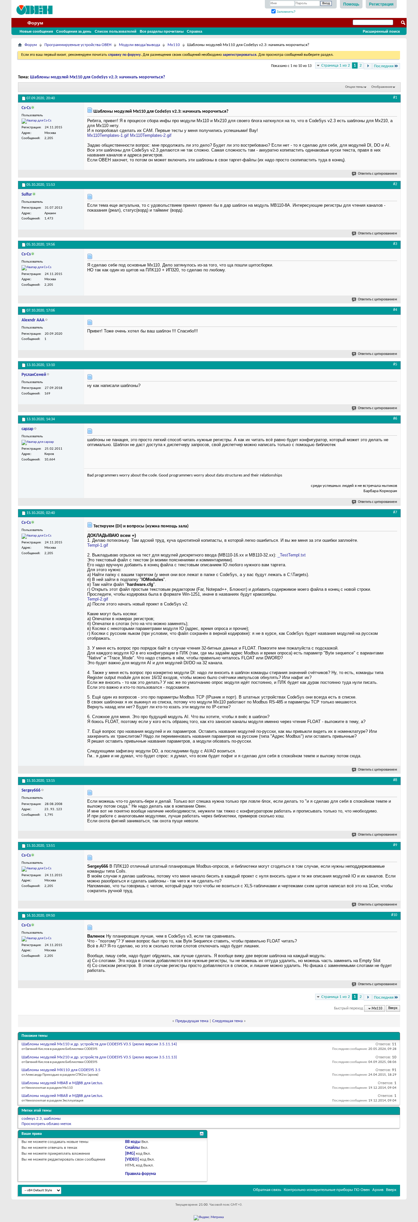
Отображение (381, 87)
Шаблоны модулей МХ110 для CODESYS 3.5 (61, 1070)
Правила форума (140, 1174)
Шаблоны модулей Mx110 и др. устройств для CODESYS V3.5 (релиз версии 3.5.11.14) (99, 1044)
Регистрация (381, 4)
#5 (395, 364)
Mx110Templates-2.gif (150, 135)
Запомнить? (286, 11)
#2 (395, 184)
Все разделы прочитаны (162, 31)
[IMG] (130, 1153)
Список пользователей (116, 31)
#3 (395, 244)
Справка (194, 31)
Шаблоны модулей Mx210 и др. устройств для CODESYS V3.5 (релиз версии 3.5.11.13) (99, 1057)
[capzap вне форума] (38, 442)
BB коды (132, 1142)
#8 (395, 780)
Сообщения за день (73, 31)
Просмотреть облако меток (46, 1124)
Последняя (384, 66)
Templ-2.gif (97, 599)
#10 (394, 915)
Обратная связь (267, 1190)
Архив (377, 1190)
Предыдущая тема (191, 1021)
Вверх (392, 1008)
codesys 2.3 (32, 1119)
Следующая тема (227, 1021)
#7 (395, 512)
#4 (395, 310)
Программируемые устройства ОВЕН (77, 45)
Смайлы (132, 1148)
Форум (35, 22)
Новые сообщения (36, 31)
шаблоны (52, 1119)
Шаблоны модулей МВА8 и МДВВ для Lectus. (62, 1083)
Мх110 (174, 45)
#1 (395, 98)
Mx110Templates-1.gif (108, 135)
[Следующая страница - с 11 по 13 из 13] (368, 66)
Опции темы (354, 87)
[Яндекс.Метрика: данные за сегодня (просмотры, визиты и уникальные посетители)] (209, 1217)
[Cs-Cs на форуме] (36, 121)
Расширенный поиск (381, 31)
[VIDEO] (132, 1159)
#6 (395, 419)
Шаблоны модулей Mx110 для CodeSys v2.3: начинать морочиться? (97, 77)
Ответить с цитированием (377, 174)
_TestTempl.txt (292, 555)
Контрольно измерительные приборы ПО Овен (327, 1190)
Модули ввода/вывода (139, 45)
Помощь (351, 4)
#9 (395, 845)
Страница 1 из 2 (335, 65)
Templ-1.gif (97, 545)
